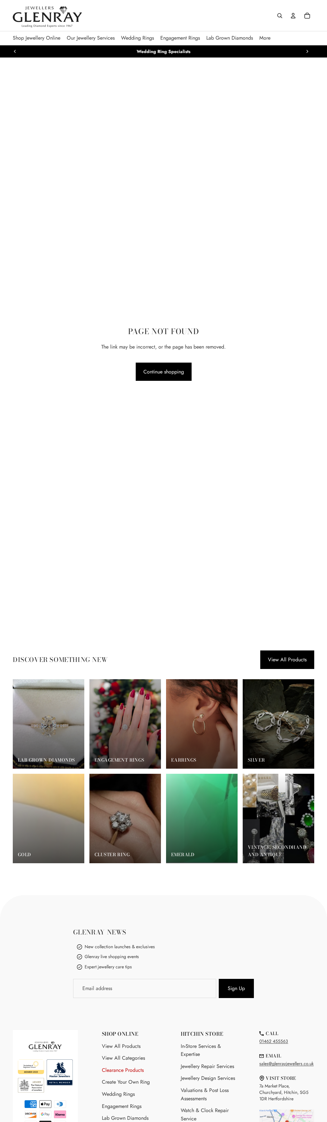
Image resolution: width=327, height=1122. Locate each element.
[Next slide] (307, 51)
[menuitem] (265, 38)
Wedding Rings (118, 1094)
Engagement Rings (121, 1106)
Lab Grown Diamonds (125, 1118)
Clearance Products (123, 1070)
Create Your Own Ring (126, 1082)
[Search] (280, 16)
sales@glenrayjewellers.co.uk (286, 1063)
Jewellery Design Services (208, 1078)
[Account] (293, 16)
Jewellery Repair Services (207, 1066)
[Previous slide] (15, 51)
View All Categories (123, 1058)
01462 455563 (273, 1041)
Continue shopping (163, 371)
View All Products (287, 659)
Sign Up (236, 988)
